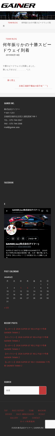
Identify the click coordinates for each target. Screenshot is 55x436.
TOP (6, 410)
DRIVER (8, 414)
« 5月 (6, 308)
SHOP (25, 417)
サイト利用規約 (27, 421)
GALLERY (14, 417)
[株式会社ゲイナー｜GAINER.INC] (18, 5)
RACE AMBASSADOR (25, 414)
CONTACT (36, 417)
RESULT (42, 414)
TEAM (31, 410)
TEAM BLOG (13, 23)
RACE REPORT (18, 410)
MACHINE (42, 410)
